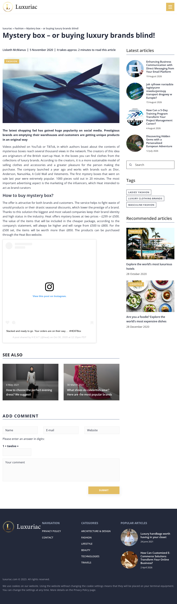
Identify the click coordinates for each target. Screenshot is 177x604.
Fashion (11, 61)
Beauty (85, 550)
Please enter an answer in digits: (24, 439)
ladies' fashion (138, 192)
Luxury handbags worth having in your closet (155, 535)
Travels (86, 562)
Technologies (90, 556)
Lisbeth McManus (14, 50)
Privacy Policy (81, 590)
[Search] (130, 165)
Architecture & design (96, 531)
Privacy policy (51, 531)
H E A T (36, 337)
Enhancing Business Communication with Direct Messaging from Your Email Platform (160, 67)
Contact (47, 537)
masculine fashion (141, 204)
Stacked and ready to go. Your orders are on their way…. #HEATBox (43, 331)
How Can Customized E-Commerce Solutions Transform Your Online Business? (155, 558)
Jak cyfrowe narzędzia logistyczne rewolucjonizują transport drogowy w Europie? (159, 91)
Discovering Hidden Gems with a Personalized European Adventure (159, 141)
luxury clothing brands (145, 198)
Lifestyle (86, 543)
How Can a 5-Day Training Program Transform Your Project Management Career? (159, 117)
